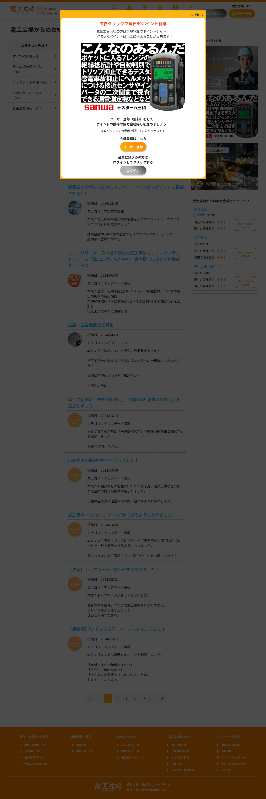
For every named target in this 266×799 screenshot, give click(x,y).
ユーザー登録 (133, 146)
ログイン (133, 170)
